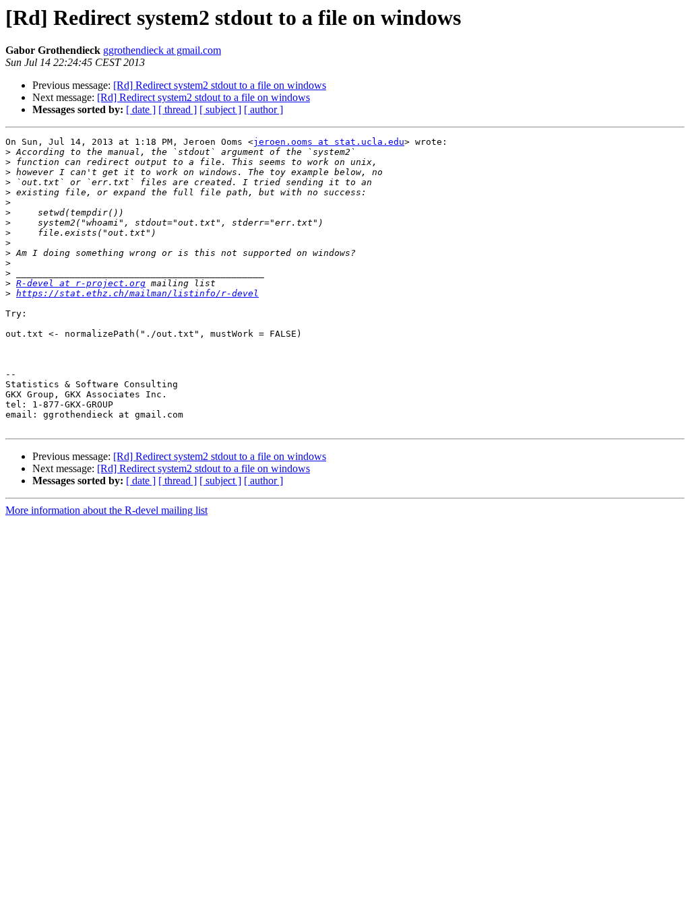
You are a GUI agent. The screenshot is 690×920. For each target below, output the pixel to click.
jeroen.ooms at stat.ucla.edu (328, 142)
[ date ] (141, 109)
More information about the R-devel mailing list (106, 510)
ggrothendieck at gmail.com (162, 50)
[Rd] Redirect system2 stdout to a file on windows (219, 85)
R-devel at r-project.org (81, 283)
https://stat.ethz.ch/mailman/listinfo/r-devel (137, 293)
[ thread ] (177, 109)
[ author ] (263, 109)
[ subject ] (220, 109)
